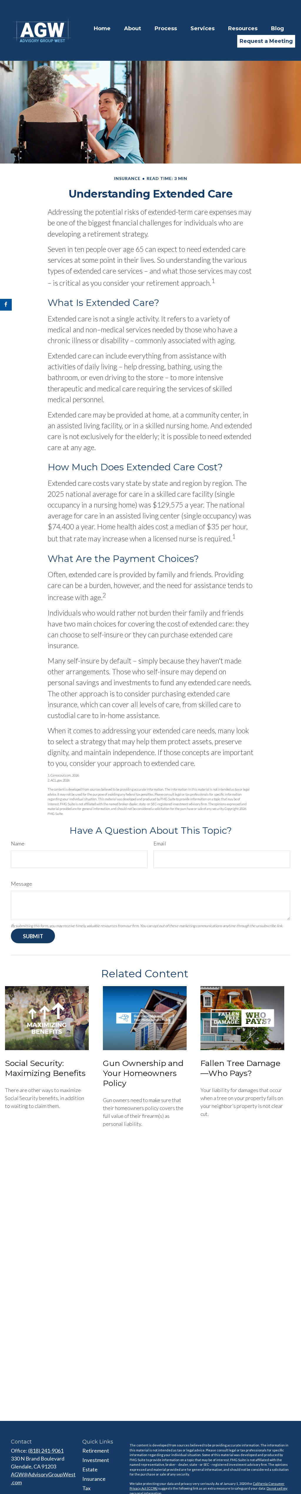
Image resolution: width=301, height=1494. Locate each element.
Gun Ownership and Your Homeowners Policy (143, 1073)
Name (17, 843)
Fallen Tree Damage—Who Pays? (240, 1068)
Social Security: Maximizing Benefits (45, 1068)
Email (159, 843)
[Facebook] (6, 305)
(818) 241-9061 (45, 1450)
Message (21, 883)
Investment (95, 1460)
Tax (86, 1488)
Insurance (94, 1479)
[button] (102, 28)
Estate (90, 1469)
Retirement (95, 1450)
